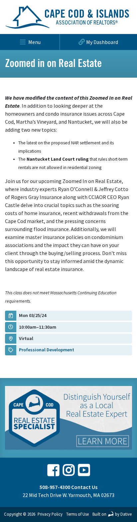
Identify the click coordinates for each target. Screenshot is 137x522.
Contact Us (84, 487)
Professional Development (46, 350)
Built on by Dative (112, 514)
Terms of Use (77, 514)
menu (34, 42)
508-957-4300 (55, 487)
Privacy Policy (50, 514)
